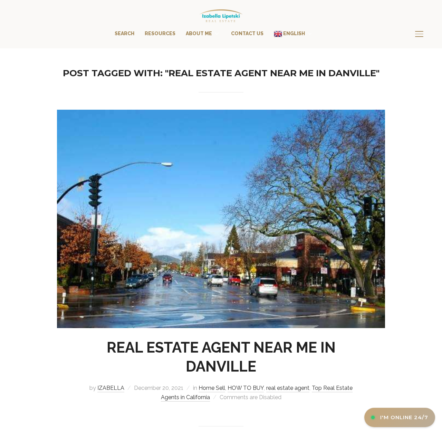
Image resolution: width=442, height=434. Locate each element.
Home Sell (212, 388)
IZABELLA (110, 388)
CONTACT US (247, 33)
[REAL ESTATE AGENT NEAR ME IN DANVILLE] (221, 114)
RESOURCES (160, 33)
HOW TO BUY (246, 388)
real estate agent (287, 388)
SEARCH (124, 33)
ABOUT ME (199, 33)
